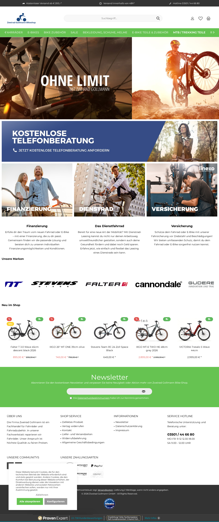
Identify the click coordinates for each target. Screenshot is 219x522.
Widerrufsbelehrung (74, 438)
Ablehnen (42, 494)
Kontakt (67, 430)
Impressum (122, 430)
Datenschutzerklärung (128, 426)
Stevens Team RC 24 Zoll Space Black (67, 348)
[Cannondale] (135, 284)
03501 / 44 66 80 (180, 434)
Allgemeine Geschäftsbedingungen (83, 442)
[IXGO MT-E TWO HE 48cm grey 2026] (109, 330)
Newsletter (121, 422)
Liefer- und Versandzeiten (77, 434)
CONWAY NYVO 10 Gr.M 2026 (194, 346)
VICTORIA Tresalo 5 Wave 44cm (152, 348)
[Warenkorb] (208, 18)
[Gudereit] (187, 284)
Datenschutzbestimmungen (94, 398)
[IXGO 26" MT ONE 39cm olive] (24, 330)
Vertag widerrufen (73, 426)
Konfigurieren (56, 501)
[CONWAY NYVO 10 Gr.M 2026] (194, 330)
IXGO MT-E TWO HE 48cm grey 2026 (109, 348)
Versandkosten (105, 490)
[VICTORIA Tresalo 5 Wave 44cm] (152, 330)
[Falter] (83, 284)
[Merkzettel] (200, 18)
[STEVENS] (31, 284)
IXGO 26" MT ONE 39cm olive (24, 346)
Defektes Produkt (72, 422)
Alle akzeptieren (30, 501)
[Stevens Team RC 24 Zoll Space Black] (67, 330)
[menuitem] (208, 18)
